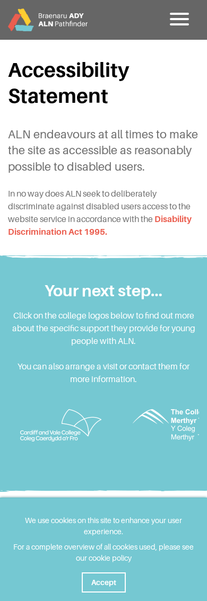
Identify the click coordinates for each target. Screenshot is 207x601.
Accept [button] (103, 582)
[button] (180, 19)
